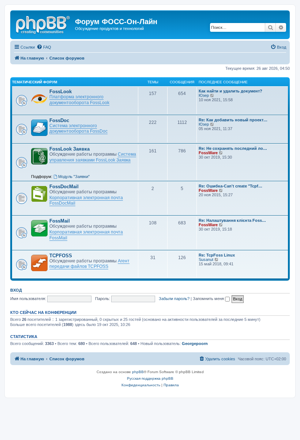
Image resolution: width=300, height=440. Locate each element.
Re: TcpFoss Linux (217, 255)
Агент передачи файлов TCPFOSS (89, 263)
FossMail (59, 221)
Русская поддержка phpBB (150, 378)
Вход (16, 290)
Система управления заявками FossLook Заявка (92, 157)
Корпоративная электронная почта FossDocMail (86, 200)
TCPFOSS (60, 255)
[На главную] (43, 23)
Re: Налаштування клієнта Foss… (232, 220)
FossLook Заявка (69, 149)
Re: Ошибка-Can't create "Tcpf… (230, 186)
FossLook (60, 91)
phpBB (138, 372)
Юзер (204, 95)
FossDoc (59, 120)
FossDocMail (64, 186)
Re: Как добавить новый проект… (233, 120)
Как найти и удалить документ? (230, 91)
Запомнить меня (209, 298)
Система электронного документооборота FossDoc (78, 128)
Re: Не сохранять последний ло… (233, 148)
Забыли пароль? (174, 298)
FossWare (208, 153)
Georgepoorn (195, 343)
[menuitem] (44, 47)
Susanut (206, 259)
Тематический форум (34, 82)
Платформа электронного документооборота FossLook (79, 99)
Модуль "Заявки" (74, 176)
